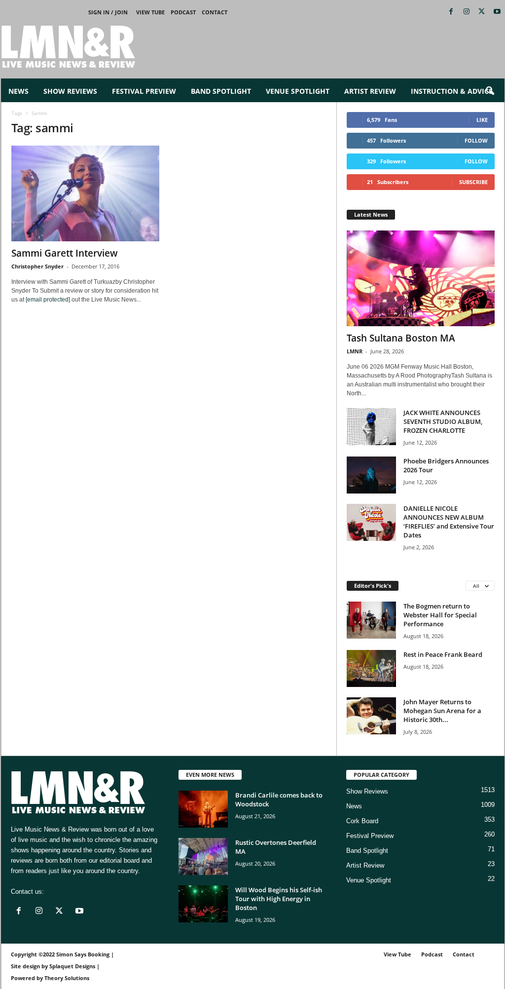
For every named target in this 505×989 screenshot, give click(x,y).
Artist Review (370, 91)
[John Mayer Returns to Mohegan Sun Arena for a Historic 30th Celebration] (371, 715)
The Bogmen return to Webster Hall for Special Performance (440, 615)
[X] (482, 12)
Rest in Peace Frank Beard (442, 654)
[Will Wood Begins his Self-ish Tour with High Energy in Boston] (203, 903)
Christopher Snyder (37, 266)
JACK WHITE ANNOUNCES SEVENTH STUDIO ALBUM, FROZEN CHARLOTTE (442, 421)
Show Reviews (70, 91)
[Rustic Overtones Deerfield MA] (203, 856)
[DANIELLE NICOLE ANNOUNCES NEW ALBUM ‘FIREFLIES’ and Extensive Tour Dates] (371, 522)
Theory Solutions (66, 978)
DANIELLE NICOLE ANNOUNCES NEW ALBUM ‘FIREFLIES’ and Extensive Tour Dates (448, 521)
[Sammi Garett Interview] (85, 193)
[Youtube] (497, 12)
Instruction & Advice (452, 91)
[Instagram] (466, 12)
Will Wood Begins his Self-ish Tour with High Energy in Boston (278, 898)
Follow (476, 140)
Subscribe (473, 182)
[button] (490, 91)
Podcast (183, 12)
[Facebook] (451, 12)
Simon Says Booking (82, 954)
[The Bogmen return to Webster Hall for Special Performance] (371, 620)
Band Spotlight (221, 91)
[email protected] (48, 299)
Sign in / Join (108, 12)
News (18, 91)
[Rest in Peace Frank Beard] (371, 668)
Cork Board (362, 821)
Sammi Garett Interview (64, 253)
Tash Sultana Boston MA (401, 338)
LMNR (354, 351)
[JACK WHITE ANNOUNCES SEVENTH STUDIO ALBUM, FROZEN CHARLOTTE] (371, 426)
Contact (214, 12)
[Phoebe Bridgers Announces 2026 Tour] (371, 475)
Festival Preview (144, 91)
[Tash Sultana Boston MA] (421, 278)
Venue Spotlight (297, 91)
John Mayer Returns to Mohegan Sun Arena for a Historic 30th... (442, 710)
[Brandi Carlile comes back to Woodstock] (203, 809)
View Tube (150, 12)
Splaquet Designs (72, 966)
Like (482, 119)
